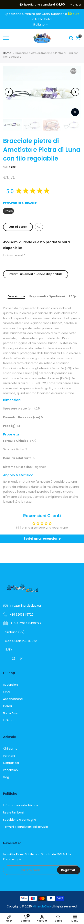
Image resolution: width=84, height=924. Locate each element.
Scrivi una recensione (42, 538)
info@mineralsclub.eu (25, 606)
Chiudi (9, 4)
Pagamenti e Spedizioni (47, 296)
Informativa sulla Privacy (20, 805)
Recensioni (10, 685)
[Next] (75, 92)
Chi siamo (10, 749)
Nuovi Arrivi (10, 713)
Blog (6, 777)
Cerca (7, 706)
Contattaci (11, 763)
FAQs (73, 296)
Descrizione (16, 296)
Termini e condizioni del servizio (25, 827)
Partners (9, 756)
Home (7, 53)
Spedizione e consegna (19, 820)
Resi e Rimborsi (13, 812)
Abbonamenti (13, 699)
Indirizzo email (14, 255)
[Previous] (9, 92)
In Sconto (10, 720)
